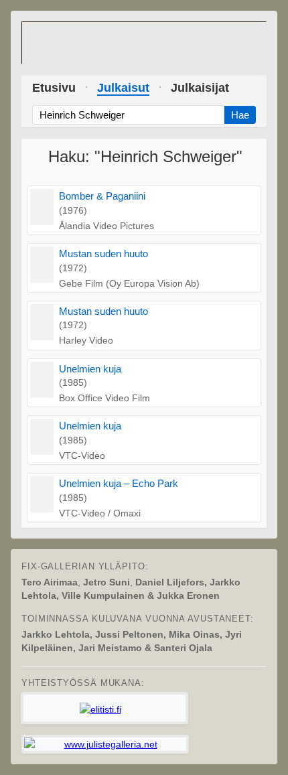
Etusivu (54, 87)
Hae (240, 115)
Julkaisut (123, 87)
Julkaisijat (200, 87)
